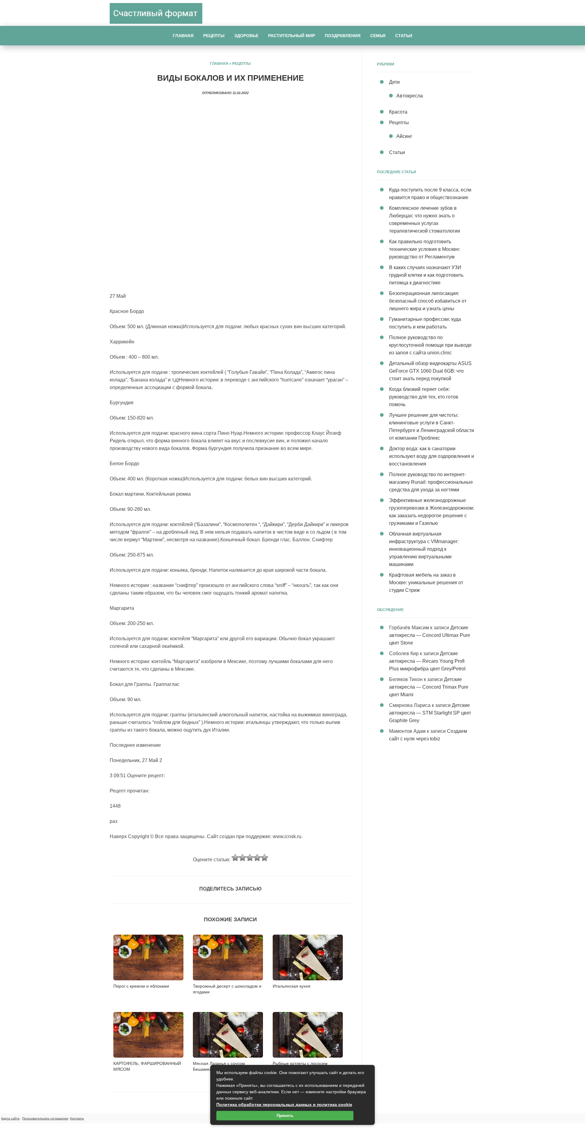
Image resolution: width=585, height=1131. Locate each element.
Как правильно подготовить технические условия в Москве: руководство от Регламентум (424, 249)
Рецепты (214, 35)
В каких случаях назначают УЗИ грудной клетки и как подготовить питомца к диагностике (426, 275)
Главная (183, 35)
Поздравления (342, 35)
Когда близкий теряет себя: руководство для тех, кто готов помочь (423, 397)
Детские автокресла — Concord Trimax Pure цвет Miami (428, 687)
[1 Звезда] (235, 857)
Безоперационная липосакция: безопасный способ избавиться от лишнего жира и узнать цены (427, 301)
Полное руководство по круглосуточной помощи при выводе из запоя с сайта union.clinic (430, 345)
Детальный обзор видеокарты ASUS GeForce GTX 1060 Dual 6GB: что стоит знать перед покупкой (430, 371)
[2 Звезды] (242, 857)
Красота (398, 111)
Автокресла (409, 95)
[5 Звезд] (264, 857)
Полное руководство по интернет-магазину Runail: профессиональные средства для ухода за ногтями (431, 482)
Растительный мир (291, 35)
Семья (377, 35)
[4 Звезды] (257, 857)
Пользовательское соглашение (45, 1118)
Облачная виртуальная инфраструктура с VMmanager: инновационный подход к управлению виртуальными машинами (424, 549)
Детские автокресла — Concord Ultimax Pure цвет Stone (429, 635)
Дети (394, 82)
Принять (285, 1115)
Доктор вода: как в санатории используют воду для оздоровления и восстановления (431, 456)
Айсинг (404, 136)
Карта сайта (10, 1118)
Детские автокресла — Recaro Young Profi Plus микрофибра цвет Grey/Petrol (427, 661)
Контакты (77, 1118)
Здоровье (246, 35)
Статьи (403, 35)
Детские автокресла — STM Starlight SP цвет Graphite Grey (430, 713)
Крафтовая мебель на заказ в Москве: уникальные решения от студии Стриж (426, 582)
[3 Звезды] (250, 857)
